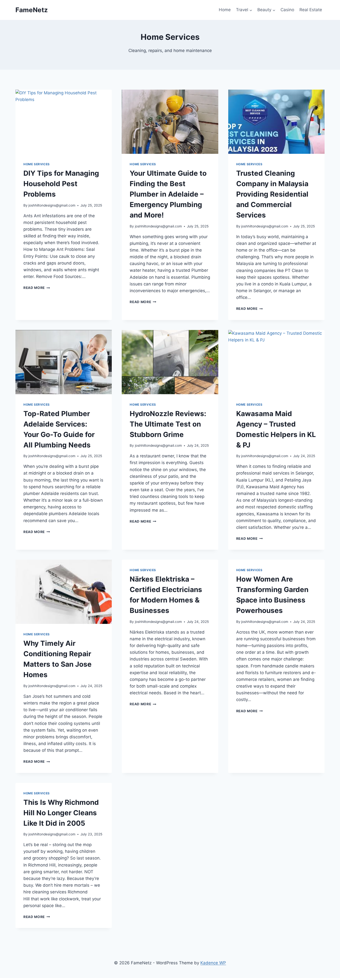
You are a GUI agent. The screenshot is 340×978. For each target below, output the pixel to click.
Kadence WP (213, 962)
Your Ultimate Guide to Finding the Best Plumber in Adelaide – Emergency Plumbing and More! (168, 194)
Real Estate (310, 9)
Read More (36, 288)
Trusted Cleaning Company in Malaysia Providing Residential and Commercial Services (272, 194)
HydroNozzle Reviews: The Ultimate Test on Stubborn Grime (168, 424)
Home (225, 9)
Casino (287, 9)
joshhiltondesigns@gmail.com (51, 205)
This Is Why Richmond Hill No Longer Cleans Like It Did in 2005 (61, 812)
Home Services (36, 164)
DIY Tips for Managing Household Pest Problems (61, 183)
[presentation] (63, 122)
